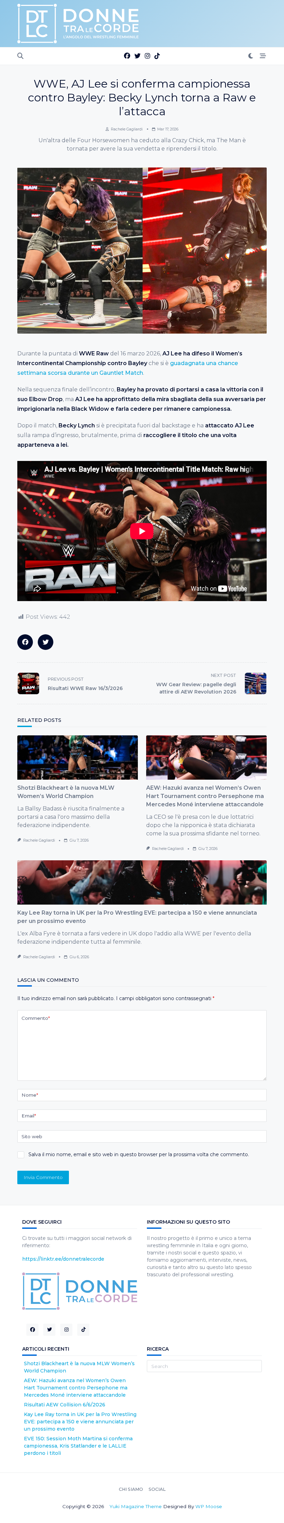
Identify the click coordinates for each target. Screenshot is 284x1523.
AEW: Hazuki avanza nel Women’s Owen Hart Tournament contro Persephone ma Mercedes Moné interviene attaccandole (205, 796)
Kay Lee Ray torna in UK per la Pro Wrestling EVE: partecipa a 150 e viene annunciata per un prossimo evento (80, 1421)
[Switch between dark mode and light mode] (251, 56)
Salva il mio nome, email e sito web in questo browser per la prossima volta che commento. (138, 1154)
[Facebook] (127, 56)
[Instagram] (147, 56)
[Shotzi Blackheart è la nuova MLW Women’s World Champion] (77, 757)
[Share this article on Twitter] (45, 642)
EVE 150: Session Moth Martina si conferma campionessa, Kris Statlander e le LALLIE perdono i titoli (78, 1445)
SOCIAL (157, 1489)
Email (28, 1115)
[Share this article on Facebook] (25, 642)
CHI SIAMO (131, 1489)
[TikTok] (157, 56)
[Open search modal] (20, 56)
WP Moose (208, 1506)
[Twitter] (137, 56)
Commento (35, 1018)
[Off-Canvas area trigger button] (263, 56)
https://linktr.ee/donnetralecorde (63, 1259)
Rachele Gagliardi (127, 129)
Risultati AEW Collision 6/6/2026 (64, 1405)
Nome (29, 1095)
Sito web (31, 1136)
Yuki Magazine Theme (135, 1506)
